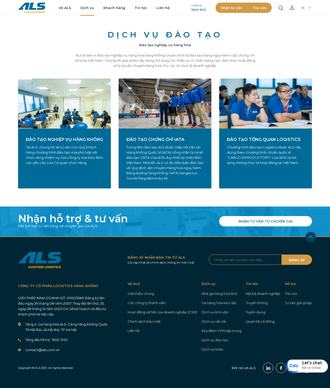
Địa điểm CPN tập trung (221, 331)
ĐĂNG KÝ (297, 260)
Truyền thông (257, 303)
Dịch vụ (87, 8)
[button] (307, 366)
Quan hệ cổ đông (260, 321)
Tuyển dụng (255, 312)
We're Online (311, 368)
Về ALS (65, 8)
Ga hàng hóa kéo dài (219, 303)
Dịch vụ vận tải (214, 321)
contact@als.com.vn (42, 350)
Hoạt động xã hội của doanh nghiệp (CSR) (162, 312)
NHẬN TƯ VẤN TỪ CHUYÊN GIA (265, 221)
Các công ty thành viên (147, 303)
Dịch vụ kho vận (215, 312)
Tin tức (141, 8)
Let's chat (312, 363)
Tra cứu (260, 8)
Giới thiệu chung (141, 293)
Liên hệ (163, 8)
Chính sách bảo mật (144, 321)
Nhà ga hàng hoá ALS (219, 293)
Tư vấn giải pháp (298, 303)
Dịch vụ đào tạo (215, 340)
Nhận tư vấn (231, 8)
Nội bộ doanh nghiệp (263, 293)
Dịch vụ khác (213, 349)
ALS (31, 8)
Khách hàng (114, 8)
